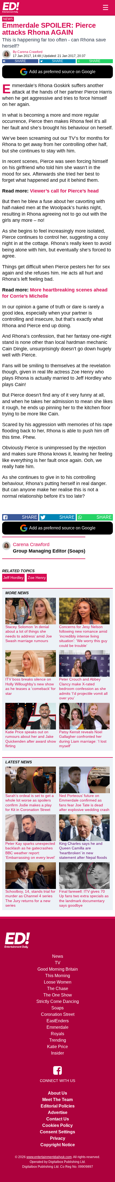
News (8, 19)
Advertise (57, 1112)
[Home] (10, 7)
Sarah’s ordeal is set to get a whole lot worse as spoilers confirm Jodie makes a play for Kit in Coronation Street (29, 802)
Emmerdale (57, 1027)
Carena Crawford (30, 52)
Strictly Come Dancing (57, 1001)
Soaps (57, 1008)
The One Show (57, 995)
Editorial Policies (58, 1106)
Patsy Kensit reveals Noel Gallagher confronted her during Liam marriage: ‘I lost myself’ (82, 739)
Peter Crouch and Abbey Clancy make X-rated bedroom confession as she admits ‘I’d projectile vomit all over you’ (83, 688)
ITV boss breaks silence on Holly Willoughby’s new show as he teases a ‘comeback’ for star (30, 686)
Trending (57, 1040)
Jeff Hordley (13, 577)
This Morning (57, 975)
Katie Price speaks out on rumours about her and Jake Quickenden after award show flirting (30, 739)
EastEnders (58, 1021)
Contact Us (57, 1119)
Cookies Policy (57, 1125)
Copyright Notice (57, 1144)
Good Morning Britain (57, 969)
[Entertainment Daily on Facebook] (57, 1070)
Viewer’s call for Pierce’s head (64, 191)
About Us (57, 1093)
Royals (57, 1033)
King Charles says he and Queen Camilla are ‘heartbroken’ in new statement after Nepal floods (83, 850)
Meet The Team (57, 1099)
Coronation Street (57, 1014)
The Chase (57, 988)
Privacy (57, 1138)
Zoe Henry (37, 577)
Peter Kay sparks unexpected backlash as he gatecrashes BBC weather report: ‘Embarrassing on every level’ (30, 850)
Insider (57, 1053)
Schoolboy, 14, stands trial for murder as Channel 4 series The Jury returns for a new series (30, 898)
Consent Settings (57, 1132)
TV (57, 962)
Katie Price (57, 1046)
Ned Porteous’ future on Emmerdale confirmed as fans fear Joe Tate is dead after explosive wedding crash (84, 802)
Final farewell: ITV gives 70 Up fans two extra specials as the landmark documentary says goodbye (84, 898)
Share (20, 61)
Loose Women (57, 982)
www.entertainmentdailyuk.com (49, 1157)
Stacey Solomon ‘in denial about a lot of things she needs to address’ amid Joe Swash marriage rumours (28, 634)
